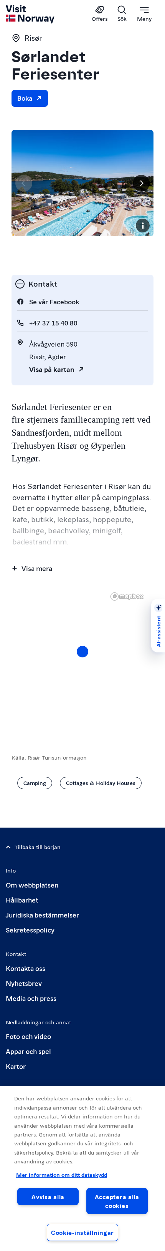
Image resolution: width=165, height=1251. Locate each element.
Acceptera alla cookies (117, 1201)
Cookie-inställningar (82, 1232)
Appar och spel (28, 1051)
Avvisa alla (47, 1197)
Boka (24, 97)
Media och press (31, 998)
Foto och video (28, 1036)
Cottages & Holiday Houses (100, 782)
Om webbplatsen (32, 884)
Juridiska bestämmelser (42, 914)
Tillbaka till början (38, 846)
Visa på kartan (51, 369)
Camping (34, 782)
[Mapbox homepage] (127, 596)
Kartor (16, 1066)
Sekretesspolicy (30, 929)
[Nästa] (141, 183)
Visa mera (36, 568)
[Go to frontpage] (30, 14)
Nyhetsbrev (24, 983)
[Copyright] (143, 225)
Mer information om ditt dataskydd (61, 1174)
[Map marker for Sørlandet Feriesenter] (82, 651)
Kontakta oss (25, 968)
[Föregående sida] (23, 183)
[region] (82, 659)
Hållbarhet (22, 899)
